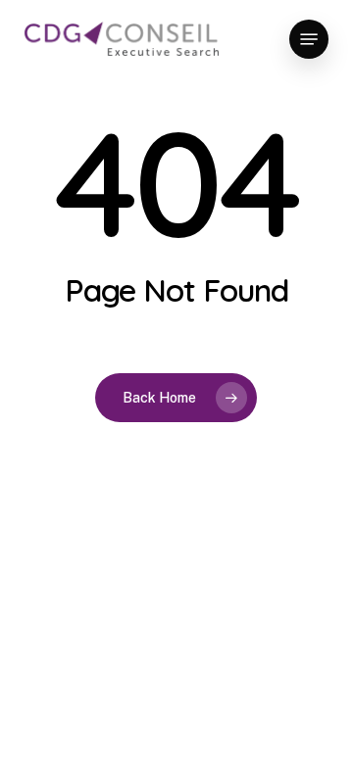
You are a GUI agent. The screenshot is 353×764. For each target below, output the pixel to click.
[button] (308, 39)
